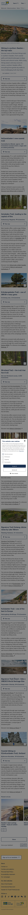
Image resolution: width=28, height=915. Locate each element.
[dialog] (14, 457)
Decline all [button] (14, 470)
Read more (21, 451)
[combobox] (24, 441)
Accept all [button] (14, 466)
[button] (14, 473)
